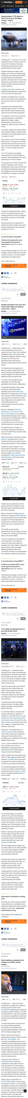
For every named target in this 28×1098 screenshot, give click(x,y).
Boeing (14, 60)
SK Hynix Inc (15, 411)
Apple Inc (4, 439)
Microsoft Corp (18, 391)
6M (12, 193)
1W (6, 193)
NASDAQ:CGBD (7, 1061)
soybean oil (5, 842)
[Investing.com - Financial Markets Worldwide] (9, 2)
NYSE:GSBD (12, 1039)
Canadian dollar (13, 759)
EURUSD (11, 750)
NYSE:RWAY (6, 1009)
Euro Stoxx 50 (12, 720)
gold (18, 822)
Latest (3, 6)
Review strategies (7, 469)
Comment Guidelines (6, 298)
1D (3, 193)
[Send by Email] (15, 273)
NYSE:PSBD (6, 1081)
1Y (14, 193)
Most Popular (10, 6)
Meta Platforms (21, 515)
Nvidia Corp (16, 352)
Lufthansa (4, 89)
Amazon (21, 513)
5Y (17, 193)
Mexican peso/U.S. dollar (17, 771)
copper (18, 840)
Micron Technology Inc (8, 414)
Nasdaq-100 (5, 718)
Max (20, 193)
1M (9, 193)
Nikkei (3, 722)
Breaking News (19, 6)
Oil (2, 814)
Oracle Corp (22, 393)
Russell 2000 (20, 718)
